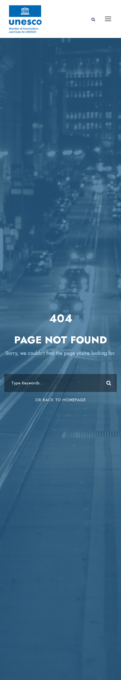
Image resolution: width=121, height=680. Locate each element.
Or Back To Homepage (60, 400)
